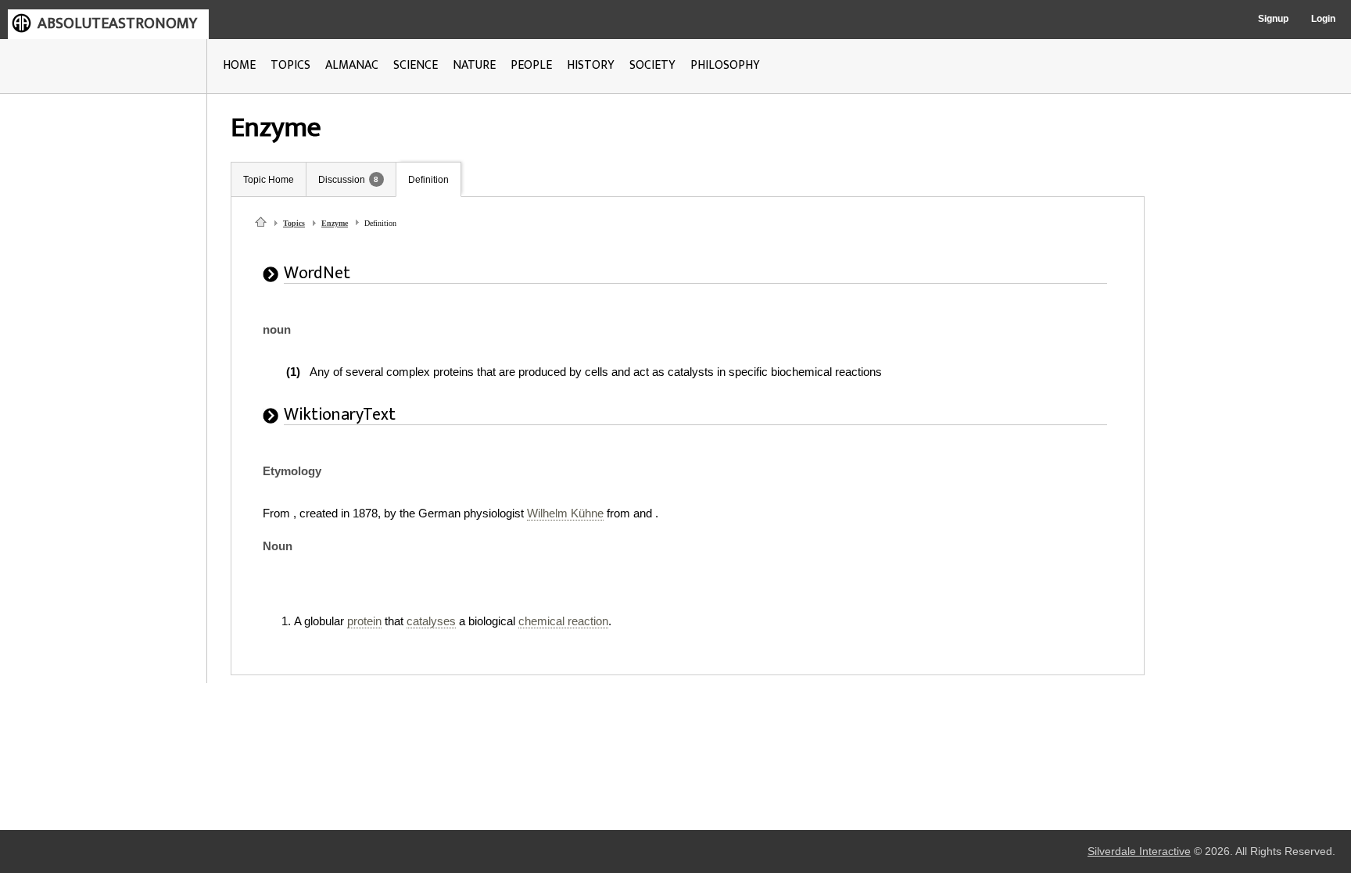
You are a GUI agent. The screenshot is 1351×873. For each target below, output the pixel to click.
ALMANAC (351, 65)
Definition (428, 179)
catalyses (431, 621)
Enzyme (334, 223)
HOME (239, 65)
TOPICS (290, 65)
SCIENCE (415, 65)
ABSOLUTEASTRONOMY (117, 23)
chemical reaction (563, 621)
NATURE (474, 65)
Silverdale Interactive (1139, 851)
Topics (294, 223)
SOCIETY (652, 65)
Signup (1273, 18)
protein (364, 621)
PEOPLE (531, 65)
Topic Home (268, 179)
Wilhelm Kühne (565, 513)
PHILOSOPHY (725, 65)
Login (1323, 18)
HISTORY (591, 65)
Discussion (341, 179)
